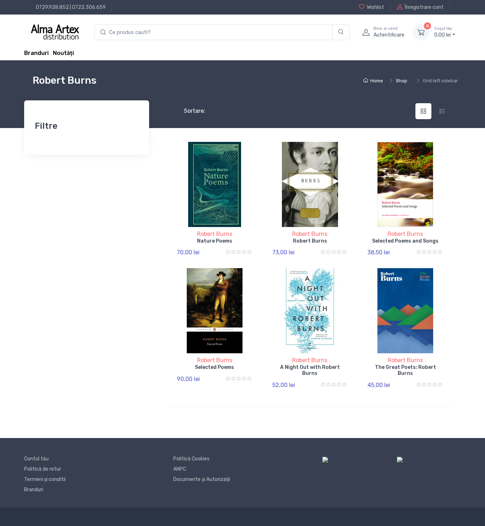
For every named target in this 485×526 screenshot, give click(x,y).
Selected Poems (214, 367)
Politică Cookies (191, 459)
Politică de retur (42, 469)
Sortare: (189, 110)
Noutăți (63, 53)
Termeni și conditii (45, 479)
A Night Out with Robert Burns (310, 370)
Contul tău (36, 459)
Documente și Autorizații (201, 479)
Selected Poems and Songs (405, 241)
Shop (401, 80)
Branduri (36, 53)
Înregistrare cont (424, 7)
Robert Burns (214, 234)
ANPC (179, 469)
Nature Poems (214, 241)
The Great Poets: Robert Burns (405, 370)
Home (376, 80)
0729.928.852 (52, 7)
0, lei (443, 32)
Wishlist (375, 7)
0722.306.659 (89, 7)
